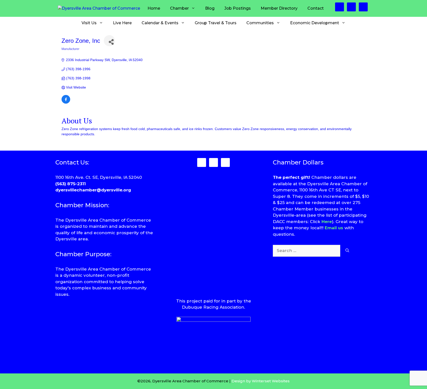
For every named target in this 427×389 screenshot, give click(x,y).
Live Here (122, 23)
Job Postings (237, 8)
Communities (260, 23)
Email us (334, 227)
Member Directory (279, 8)
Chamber (179, 8)
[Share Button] (109, 40)
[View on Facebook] (66, 102)
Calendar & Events (160, 23)
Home (154, 8)
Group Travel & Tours (215, 23)
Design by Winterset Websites (261, 381)
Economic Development (314, 23)
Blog (209, 8)
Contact (315, 8)
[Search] (347, 251)
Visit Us (89, 23)
